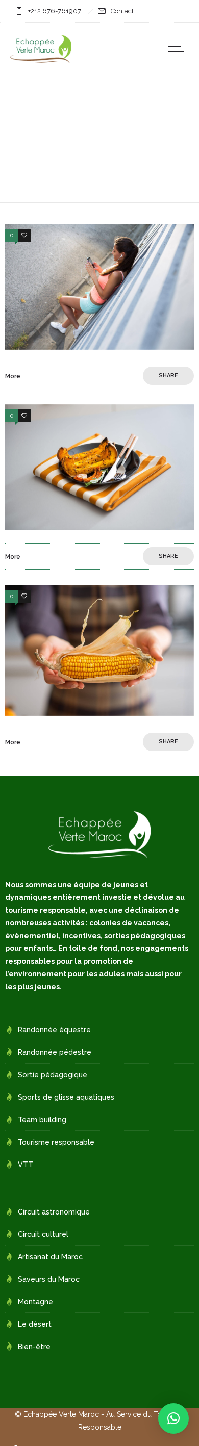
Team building (42, 1120)
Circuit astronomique (54, 1212)
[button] (173, 1418)
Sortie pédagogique (52, 1075)
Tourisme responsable (56, 1142)
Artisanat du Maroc (50, 1257)
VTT (25, 1164)
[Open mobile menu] (178, 49)
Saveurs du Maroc (49, 1279)
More (12, 376)
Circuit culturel (43, 1234)
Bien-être (34, 1346)
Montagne (35, 1302)
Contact (122, 11)
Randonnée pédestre (54, 1052)
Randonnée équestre (54, 1030)
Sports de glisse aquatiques (66, 1097)
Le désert (35, 1324)
